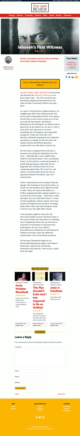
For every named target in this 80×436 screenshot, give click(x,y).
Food (51, 15)
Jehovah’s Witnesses (42, 95)
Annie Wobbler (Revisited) (21, 288)
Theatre (67, 15)
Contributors (67, 406)
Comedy (29, 15)
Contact (40, 410)
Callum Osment (55, 323)
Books (20, 15)
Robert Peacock (8, 67)
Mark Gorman (37, 323)
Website (17, 382)
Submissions (67, 410)
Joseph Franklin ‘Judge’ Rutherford (34, 92)
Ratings (66, 408)
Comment (18, 347)
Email (17, 376)
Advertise (40, 408)
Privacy (40, 406)
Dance (38, 15)
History (13, 408)
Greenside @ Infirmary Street (71, 63)
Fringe (12, 15)
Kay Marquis (19, 323)
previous (61, 394)
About (13, 406)
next (17, 394)
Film (45, 15)
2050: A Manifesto (56, 289)
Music (58, 15)
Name (17, 371)
